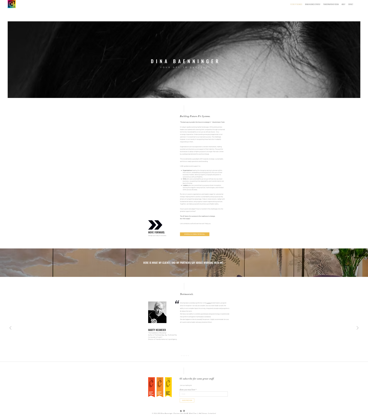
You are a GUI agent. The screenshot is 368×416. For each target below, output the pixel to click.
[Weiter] (357, 328)
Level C (209, 303)
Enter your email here (187, 390)
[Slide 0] (179, 355)
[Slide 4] (188, 355)
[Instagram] (184, 411)
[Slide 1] (181, 355)
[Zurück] (10, 328)
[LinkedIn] (181, 411)
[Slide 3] (186, 355)
